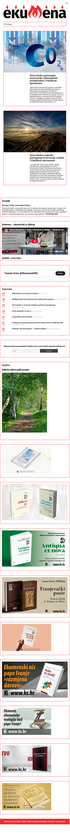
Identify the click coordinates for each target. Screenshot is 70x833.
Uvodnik (6, 201)
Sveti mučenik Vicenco (21, 311)
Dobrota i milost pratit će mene (15, 369)
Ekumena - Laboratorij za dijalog (18, 224)
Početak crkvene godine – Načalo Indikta (29, 329)
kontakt (17, 822)
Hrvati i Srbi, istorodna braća (16, 205)
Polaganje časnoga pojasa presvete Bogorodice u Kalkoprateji (37, 323)
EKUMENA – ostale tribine (11, 258)
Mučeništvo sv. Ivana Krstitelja (25, 293)
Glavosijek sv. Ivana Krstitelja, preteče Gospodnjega (33, 305)
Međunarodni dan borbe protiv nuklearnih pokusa (33, 299)
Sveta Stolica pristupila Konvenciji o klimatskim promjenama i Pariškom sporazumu (44, 79)
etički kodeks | (27, 822)
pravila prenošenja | (40, 822)
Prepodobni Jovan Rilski (22, 317)
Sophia (6, 365)
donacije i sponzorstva (56, 822)
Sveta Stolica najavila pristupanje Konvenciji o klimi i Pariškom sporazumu (47, 158)
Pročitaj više (52, 214)
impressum (9, 822)
